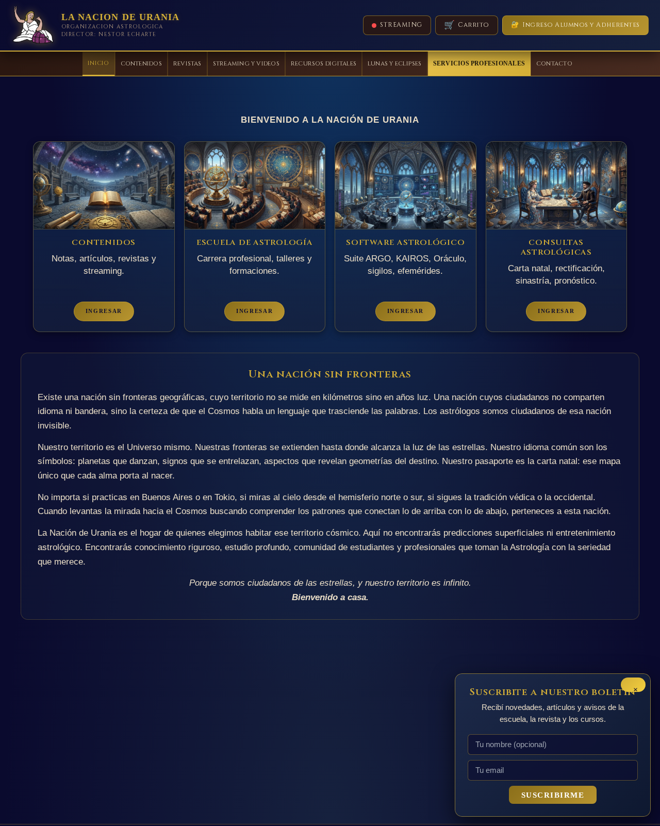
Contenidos (141, 64)
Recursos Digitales (323, 64)
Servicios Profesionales (479, 63)
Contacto (554, 64)
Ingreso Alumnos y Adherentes (575, 25)
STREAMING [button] (401, 25)
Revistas (187, 64)
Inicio (98, 63)
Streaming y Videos (246, 64)
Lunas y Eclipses (395, 64)
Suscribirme (553, 794)
